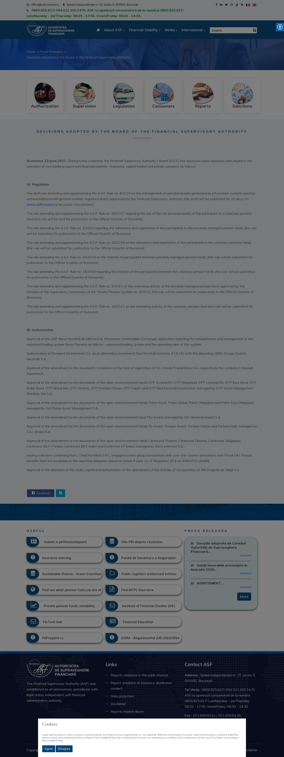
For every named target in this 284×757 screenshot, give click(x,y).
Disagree (64, 749)
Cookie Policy (108, 737)
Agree (48, 749)
